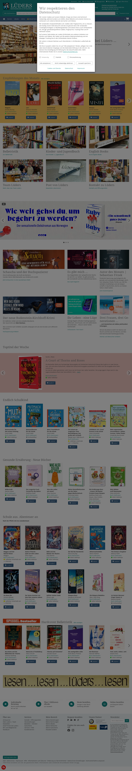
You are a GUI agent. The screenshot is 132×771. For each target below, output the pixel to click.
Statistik (58, 57)
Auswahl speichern (84, 63)
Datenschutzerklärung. (70, 52)
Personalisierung (74, 57)
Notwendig (45, 57)
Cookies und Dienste (54, 68)
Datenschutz (69, 68)
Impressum (81, 68)
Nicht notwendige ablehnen (64, 63)
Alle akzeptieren (45, 63)
